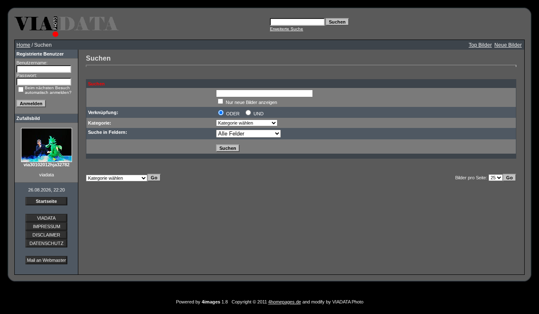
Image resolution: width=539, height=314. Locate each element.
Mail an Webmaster (46, 260)
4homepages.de (284, 301)
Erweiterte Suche (286, 29)
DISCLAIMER (46, 234)
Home (23, 45)
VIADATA (46, 218)
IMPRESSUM (46, 226)
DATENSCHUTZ (46, 243)
